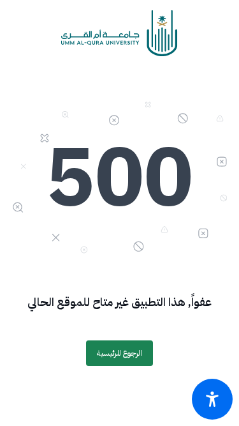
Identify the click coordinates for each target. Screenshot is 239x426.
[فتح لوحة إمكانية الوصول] (212, 399)
